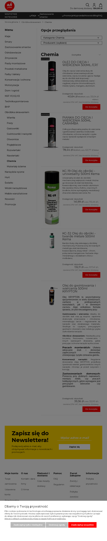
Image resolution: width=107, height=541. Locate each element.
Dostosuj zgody (57, 525)
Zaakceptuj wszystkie (82, 525)
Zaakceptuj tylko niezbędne (28, 525)
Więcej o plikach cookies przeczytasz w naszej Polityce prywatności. (35, 519)
